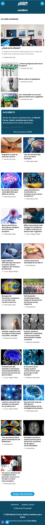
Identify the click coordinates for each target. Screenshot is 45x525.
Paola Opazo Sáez (32, 161)
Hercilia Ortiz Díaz (10, 57)
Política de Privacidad (22, 508)
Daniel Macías (30, 265)
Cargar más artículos (22, 494)
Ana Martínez (8, 444)
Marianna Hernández (10, 338)
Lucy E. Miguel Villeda (33, 234)
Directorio (15, 505)
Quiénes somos (27, 505)
